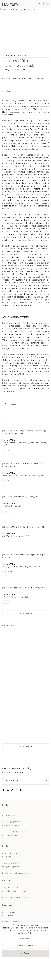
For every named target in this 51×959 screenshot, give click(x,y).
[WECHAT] (21, 791)
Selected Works (20, 79)
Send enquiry (46, 780)
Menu (47, 4)
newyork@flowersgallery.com (14, 891)
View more (27, 614)
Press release (10, 404)
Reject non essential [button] (27, 945)
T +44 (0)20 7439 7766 (12, 822)
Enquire (6, 450)
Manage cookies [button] (25, 938)
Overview (6, 79)
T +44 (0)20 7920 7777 (11, 864)
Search (43, 4)
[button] (11, 450)
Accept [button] (27, 953)
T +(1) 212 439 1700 (10, 888)
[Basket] (40, 4)
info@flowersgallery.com (12, 826)
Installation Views (36, 79)
